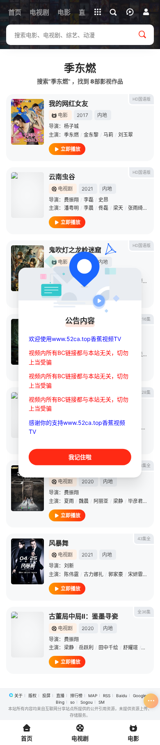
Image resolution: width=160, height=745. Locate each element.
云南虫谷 (62, 177)
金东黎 (91, 135)
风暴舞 (59, 543)
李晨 (89, 208)
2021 (87, 189)
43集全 (144, 538)
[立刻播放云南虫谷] (27, 195)
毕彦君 (135, 501)
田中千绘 (108, 647)
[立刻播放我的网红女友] (27, 122)
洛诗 (148, 427)
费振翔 (71, 200)
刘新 (69, 566)
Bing (60, 702)
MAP (92, 695)
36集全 (144, 465)
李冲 (143, 281)
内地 (102, 115)
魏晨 (84, 501)
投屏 (46, 695)
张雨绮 (135, 208)
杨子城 (71, 126)
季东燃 (71, 135)
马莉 (108, 135)
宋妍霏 (135, 574)
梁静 (118, 501)
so (72, 702)
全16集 (144, 318)
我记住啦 (80, 456)
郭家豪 (115, 574)
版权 (32, 695)
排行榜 (76, 695)
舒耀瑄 (130, 647)
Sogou (86, 702)
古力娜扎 (93, 574)
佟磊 (103, 208)
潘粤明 (71, 208)
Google (139, 695)
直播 (60, 695)
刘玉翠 (125, 135)
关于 (18, 695)
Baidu (121, 695)
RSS (106, 695)
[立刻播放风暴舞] (27, 561)
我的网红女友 (68, 103)
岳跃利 (86, 647)
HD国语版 (142, 98)
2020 (88, 481)
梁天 (118, 208)
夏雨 (69, 501)
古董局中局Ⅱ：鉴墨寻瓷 (83, 616)
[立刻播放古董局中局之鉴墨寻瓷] (27, 488)
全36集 (144, 611)
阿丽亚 (101, 501)
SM (101, 702)
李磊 (89, 200)
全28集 (144, 392)
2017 (82, 115)
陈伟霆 (71, 574)
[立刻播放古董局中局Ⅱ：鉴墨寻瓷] (27, 634)
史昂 (103, 200)
